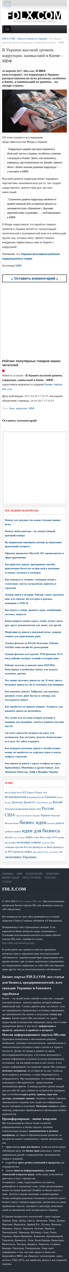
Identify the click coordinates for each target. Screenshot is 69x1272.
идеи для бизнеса (41, 830)
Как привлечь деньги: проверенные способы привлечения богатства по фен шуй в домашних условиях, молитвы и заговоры (32, 568)
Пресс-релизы (31, 877)
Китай (57, 802)
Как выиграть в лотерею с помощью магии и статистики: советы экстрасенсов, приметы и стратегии (30, 584)
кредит (9, 837)
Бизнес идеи (10, 877)
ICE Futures (28, 792)
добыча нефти (13, 831)
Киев (12, 408)
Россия (48, 808)
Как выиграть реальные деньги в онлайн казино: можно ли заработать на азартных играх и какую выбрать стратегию (33, 752)
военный (50, 823)
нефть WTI (51, 837)
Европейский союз (44, 802)
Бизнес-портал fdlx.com (29, 901)
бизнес (16, 823)
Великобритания (15, 797)
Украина (45, 815)
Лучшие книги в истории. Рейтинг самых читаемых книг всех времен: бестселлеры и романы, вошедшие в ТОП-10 (34, 599)
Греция (59, 797)
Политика (52, 873)
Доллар (8, 802)
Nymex (38, 792)
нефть (29, 837)
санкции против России (18, 847)
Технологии (34, 873)
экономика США (56, 851)
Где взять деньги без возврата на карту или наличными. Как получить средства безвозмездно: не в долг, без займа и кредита (33, 737)
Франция (55, 815)
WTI (45, 792)
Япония (8, 823)
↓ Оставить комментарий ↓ (34, 278)
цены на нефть (22, 851)
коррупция (21, 408)
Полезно (50, 877)
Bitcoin (8, 792)
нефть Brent (39, 837)
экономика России (40, 852)
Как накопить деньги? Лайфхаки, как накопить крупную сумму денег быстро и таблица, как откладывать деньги (32, 696)
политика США (48, 842)
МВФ (18, 265)
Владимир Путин (35, 797)
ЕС (34, 802)
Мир (19, 873)
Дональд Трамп (22, 802)
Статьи (7, 881)
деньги (59, 823)
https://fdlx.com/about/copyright (18, 943)
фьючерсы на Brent (42, 847)
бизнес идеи (33, 822)
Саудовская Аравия (24, 815)
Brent (14, 792)
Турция (36, 815)
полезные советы (29, 842)
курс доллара (19, 837)
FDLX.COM (14, 889)
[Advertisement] (34, 320)
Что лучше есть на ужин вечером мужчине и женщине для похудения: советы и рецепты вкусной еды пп (34, 722)
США (10, 815)
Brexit (19, 792)
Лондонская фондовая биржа (20, 808)
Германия (50, 797)
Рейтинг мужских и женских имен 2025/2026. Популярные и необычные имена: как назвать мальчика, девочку (31, 669)
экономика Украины (20, 856)
